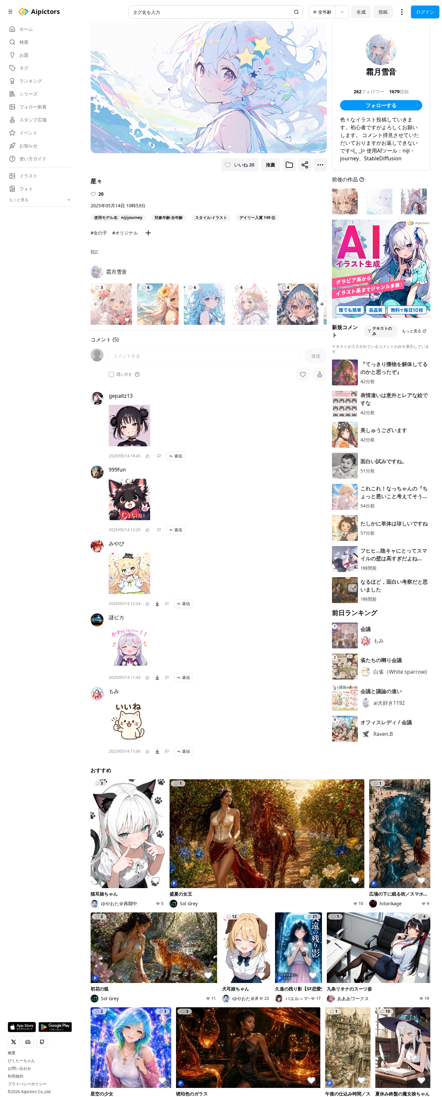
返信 (178, 456)
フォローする (381, 105)
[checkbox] (111, 374)
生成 (361, 12)
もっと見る (411, 331)
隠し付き (124, 374)
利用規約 (15, 1076)
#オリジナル (125, 233)
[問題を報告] (159, 456)
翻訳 (94, 251)
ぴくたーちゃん (21, 1060)
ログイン (425, 12)
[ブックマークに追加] (289, 164)
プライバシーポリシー (27, 1084)
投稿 (383, 12)
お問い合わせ (19, 1068)
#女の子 (99, 233)
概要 (12, 1053)
